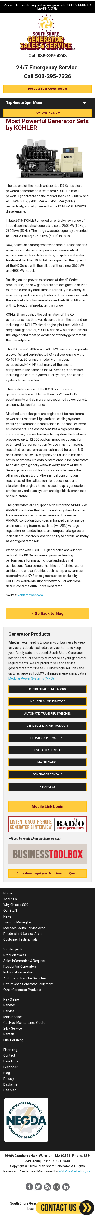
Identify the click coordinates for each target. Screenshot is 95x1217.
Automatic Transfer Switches (47, 713)
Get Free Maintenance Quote (24, 1022)
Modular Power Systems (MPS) (31, 678)
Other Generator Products (48, 725)
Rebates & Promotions (47, 738)
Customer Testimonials (20, 939)
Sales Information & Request (24, 961)
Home (7, 893)
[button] (84, 104)
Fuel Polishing (13, 1040)
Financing (47, 786)
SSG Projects (12, 949)
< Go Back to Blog (47, 613)
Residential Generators (47, 689)
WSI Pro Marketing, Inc (75, 1171)
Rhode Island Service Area (22, 934)
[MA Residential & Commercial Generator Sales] (47, 50)
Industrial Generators (47, 701)
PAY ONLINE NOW (47, 112)
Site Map (9, 1090)
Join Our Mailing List (18, 922)
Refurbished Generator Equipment (28, 984)
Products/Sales (14, 955)
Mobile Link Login (47, 806)
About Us (10, 899)
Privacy (8, 1079)
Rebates (9, 1005)
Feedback (10, 1067)
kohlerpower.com (30, 595)
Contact (9, 1055)
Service (8, 1011)
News (7, 916)
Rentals (9, 1034)
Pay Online (11, 999)
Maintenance (47, 762)
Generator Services (47, 750)
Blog (6, 1073)
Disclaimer (11, 1084)
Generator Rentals (47, 774)
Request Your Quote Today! (47, 88)
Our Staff (10, 910)
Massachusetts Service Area (24, 928)
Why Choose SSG (15, 905)
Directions (10, 1061)
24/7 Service (12, 1028)
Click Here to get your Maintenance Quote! (47, 873)
